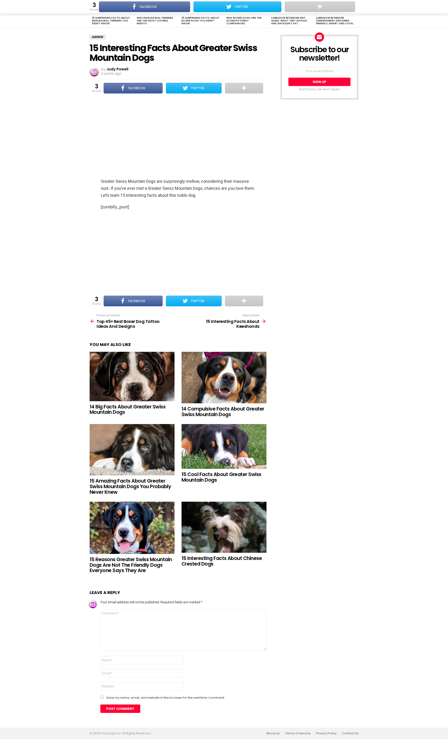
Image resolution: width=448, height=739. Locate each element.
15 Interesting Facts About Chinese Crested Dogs (222, 561)
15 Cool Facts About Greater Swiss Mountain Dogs (221, 477)
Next (356, 21)
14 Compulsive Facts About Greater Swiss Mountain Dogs (223, 411)
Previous (92, 21)
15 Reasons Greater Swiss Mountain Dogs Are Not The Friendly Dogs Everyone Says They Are (131, 565)
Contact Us (350, 733)
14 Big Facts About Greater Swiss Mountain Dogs (127, 409)
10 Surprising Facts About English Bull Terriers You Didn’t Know (111, 20)
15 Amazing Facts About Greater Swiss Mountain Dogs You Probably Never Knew (130, 486)
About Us (273, 733)
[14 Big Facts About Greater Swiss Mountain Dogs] (132, 376)
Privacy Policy (326, 733)
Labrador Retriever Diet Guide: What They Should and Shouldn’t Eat (289, 20)
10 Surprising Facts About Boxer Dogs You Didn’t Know (201, 20)
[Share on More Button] (244, 88)
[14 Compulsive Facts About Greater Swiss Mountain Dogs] (224, 377)
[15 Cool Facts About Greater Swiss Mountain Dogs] (224, 446)
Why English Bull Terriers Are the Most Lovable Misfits (155, 20)
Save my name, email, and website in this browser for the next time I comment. (165, 698)
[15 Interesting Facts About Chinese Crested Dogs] (224, 527)
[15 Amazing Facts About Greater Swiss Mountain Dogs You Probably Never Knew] (132, 449)
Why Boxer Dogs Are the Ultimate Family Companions (244, 20)
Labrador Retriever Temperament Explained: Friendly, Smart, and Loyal (335, 20)
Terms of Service (298, 733)
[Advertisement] (178, 136)
